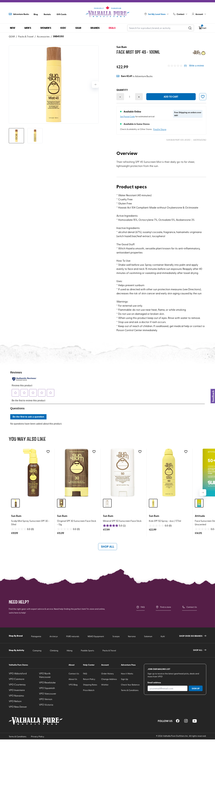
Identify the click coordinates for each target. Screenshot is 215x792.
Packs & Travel (25, 36)
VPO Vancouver (47, 693)
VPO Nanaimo (16, 695)
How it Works (127, 673)
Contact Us (191, 607)
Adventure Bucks (21, 14)
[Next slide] (95, 84)
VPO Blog (73, 684)
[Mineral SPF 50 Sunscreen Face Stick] (123, 473)
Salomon (148, 636)
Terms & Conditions (130, 690)
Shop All (107, 546)
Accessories (43, 36)
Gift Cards (61, 14)
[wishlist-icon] (202, 96)
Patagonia (36, 636)
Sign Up (124, 679)
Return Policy (89, 679)
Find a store (165, 607)
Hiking (69, 650)
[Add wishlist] (48, 451)
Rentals (47, 14)
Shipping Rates (90, 684)
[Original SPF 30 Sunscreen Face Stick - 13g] (77, 473)
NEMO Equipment (96, 636)
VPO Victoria (46, 704)
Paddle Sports (87, 650)
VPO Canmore (16, 678)
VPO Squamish (47, 688)
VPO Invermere (17, 690)
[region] (178, 721)
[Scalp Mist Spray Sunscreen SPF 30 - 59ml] (31, 473)
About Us (73, 679)
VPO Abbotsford (18, 673)
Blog (36, 14)
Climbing (54, 650)
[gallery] (53, 84)
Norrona (132, 636)
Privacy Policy (37, 736)
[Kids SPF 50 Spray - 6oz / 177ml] (169, 473)
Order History (107, 673)
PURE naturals (72, 636)
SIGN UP (195, 688)
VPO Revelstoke (47, 682)
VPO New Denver (18, 706)
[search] (190, 28)
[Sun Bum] (199, 53)
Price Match (88, 690)
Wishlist (104, 684)
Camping (37, 650)
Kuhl (163, 636)
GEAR (12, 36)
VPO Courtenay (17, 684)
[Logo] (107, 12)
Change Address (109, 679)
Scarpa (115, 636)
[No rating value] (175, 66)
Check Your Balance (130, 684)
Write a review (196, 65)
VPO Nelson (15, 701)
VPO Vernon (45, 699)
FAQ (143, 607)
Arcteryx (54, 636)
